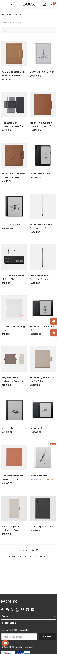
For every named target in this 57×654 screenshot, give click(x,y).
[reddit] (27, 609)
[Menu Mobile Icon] (3, 4)
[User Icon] (44, 4)
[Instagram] (7, 609)
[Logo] (29, 4)
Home (4, 22)
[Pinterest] (22, 609)
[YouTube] (17, 609)
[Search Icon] (14, 4)
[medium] (32, 609)
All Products (15, 22)
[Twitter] (12, 609)
